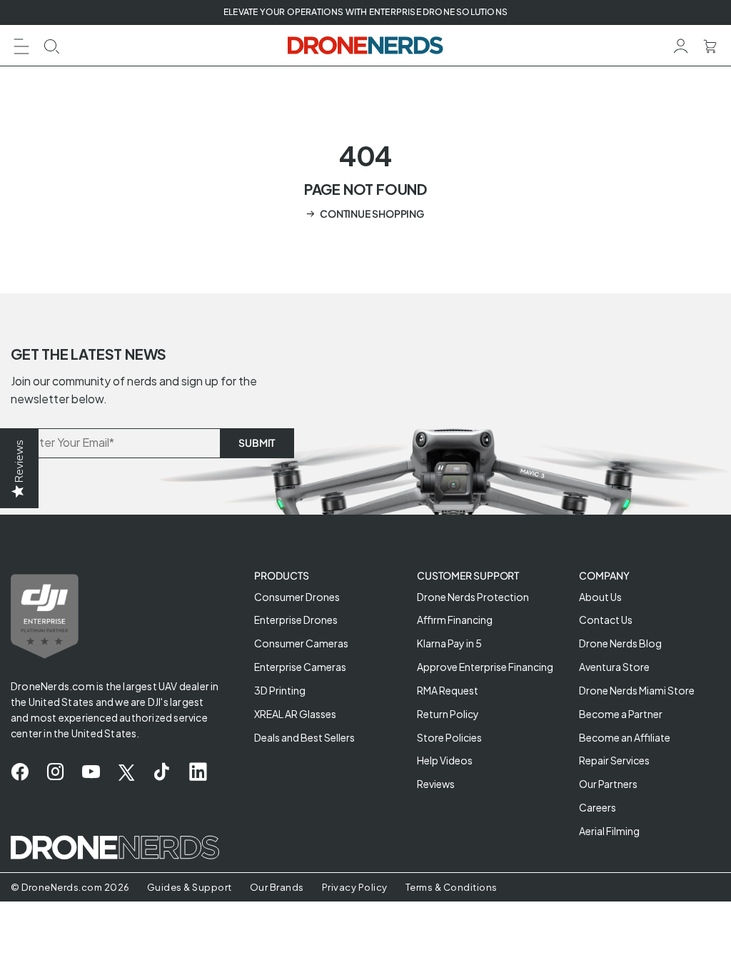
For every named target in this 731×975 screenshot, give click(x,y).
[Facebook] (20, 772)
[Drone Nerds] (366, 45)
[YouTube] (91, 772)
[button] (21, 44)
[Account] (681, 44)
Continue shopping (372, 213)
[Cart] (709, 44)
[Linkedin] (198, 772)
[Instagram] (55, 772)
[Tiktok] (162, 772)
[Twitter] (126, 772)
